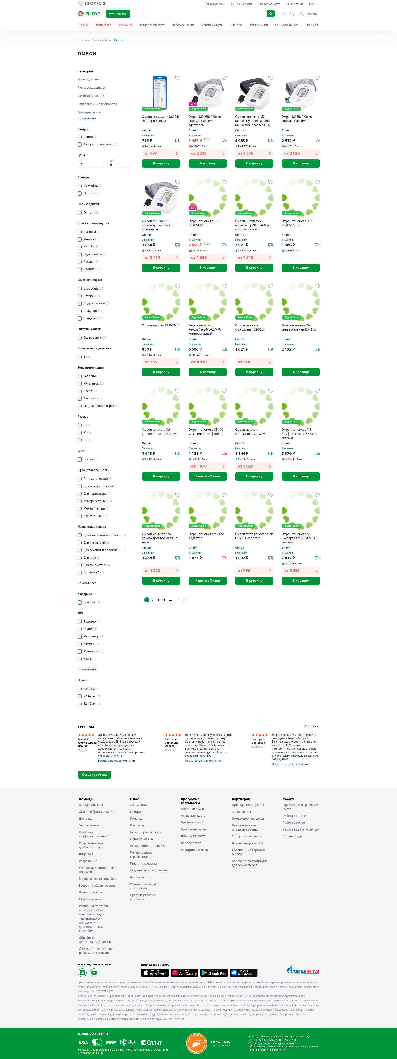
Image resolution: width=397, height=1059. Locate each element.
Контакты (137, 825)
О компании (139, 805)
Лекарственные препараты (97, 104)
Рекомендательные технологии (144, 886)
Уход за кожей (259, 25)
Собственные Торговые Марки (249, 852)
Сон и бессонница (286, 25)
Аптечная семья (192, 809)
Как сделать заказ (91, 805)
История (136, 812)
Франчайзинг (241, 812)
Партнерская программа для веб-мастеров (250, 863)
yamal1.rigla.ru (207, 982)
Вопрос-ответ (191, 843)
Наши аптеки (294, 4)
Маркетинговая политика (97, 879)
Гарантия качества (143, 863)
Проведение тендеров (248, 805)
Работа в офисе (294, 823)
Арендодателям (214, 4)
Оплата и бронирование (96, 812)
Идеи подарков (89, 79)
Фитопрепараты (89, 112)
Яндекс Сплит (314, 25)
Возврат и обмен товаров (97, 885)
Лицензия (86, 854)
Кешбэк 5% (126, 25)
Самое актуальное (91, 96)
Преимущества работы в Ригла (300, 807)
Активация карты (193, 815)
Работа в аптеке (294, 816)
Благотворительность (146, 832)
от (82, 160)
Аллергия (237, 25)
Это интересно (89, 825)
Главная (82, 40)
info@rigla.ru (279, 1050)
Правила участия (193, 822)
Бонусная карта (270, 4)
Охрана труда (293, 836)
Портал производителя (248, 818)
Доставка (85, 818)
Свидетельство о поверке (148, 870)
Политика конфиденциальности (95, 834)
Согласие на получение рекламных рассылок (96, 951)
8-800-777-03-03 (93, 1034)
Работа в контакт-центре (301, 829)
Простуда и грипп (183, 25)
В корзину (161, 163)
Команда (136, 818)
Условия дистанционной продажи (96, 870)
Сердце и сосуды (212, 25)
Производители (100, 40)
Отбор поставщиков (246, 836)
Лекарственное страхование (141, 855)
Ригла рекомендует (152, 25)
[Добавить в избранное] (177, 78)
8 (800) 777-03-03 (103, 991)
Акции (84, 25)
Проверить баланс (194, 829)
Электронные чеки (194, 850)
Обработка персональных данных (95, 940)
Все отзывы (312, 726)
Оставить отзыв (95, 775)
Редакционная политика (148, 846)
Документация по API (247, 843)
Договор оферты (91, 892)
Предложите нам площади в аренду (245, 827)
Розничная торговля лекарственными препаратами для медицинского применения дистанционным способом (94, 919)
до (112, 160)
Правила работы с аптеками (143, 897)
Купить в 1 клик (207, 476)
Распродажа (103, 25)
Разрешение (88, 861)
